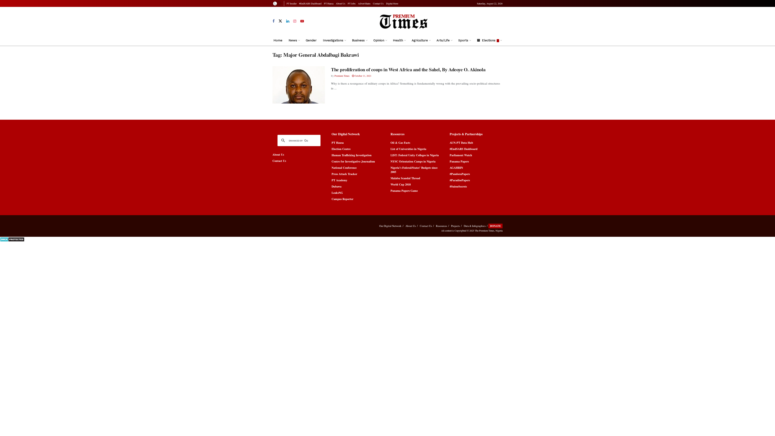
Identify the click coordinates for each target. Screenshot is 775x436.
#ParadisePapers (460, 180)
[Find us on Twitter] (280, 21)
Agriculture (420, 40)
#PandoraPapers (460, 174)
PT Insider (292, 3)
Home (277, 40)
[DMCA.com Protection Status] (12, 239)
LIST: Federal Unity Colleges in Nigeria (415, 155)
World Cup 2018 (401, 184)
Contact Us (378, 3)
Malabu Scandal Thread (405, 178)
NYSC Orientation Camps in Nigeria (413, 161)
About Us (340, 3)
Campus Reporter (342, 199)
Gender (311, 40)
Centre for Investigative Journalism (353, 161)
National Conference (344, 168)
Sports (463, 40)
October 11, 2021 (362, 75)
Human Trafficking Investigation (352, 155)
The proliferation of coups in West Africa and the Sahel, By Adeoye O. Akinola (408, 69)
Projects (455, 226)
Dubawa (336, 186)
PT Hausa (328, 3)
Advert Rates (364, 3)
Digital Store (392, 3)
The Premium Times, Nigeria (489, 230)
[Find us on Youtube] (302, 21)
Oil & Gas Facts (400, 142)
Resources (441, 226)
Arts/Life (443, 40)
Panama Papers (459, 161)
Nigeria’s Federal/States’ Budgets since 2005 (414, 170)
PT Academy (339, 180)
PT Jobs (352, 3)
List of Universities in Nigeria (408, 149)
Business (358, 40)
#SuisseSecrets (458, 186)
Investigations (333, 40)
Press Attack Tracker (344, 174)
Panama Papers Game (404, 191)
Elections (488, 40)
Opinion (378, 40)
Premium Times (342, 75)
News (293, 40)
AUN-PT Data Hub (461, 142)
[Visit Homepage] (403, 21)
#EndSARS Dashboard (310, 3)
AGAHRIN (456, 168)
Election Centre (341, 149)
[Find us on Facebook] (273, 21)
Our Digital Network (390, 226)
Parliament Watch (461, 155)
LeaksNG (337, 193)
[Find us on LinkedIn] (287, 21)
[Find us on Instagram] (294, 21)
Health (398, 40)
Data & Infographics (475, 226)
